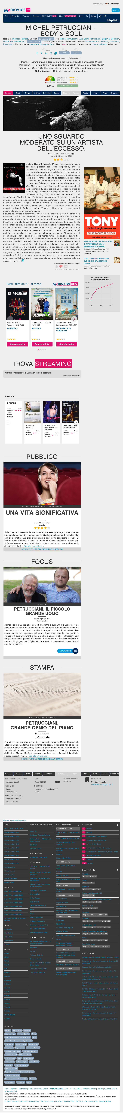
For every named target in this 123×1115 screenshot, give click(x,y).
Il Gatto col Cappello (37, 921)
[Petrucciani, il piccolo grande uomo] (42, 602)
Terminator (20, 1082)
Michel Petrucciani (69, 38)
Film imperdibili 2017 (11, 863)
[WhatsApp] (50, 53)
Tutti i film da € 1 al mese (23, 284)
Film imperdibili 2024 (11, 836)
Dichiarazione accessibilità (87, 1101)
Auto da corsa (10, 1058)
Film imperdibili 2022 (11, 844)
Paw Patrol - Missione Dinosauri (67, 965)
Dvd (66, 1088)
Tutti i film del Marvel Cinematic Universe (19, 1072)
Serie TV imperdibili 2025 (13, 891)
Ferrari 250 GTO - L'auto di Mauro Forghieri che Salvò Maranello (65, 955)
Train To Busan (61, 899)
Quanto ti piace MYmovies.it (14, 820)
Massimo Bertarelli (13, 798)
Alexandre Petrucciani (89, 38)
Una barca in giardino (63, 329)
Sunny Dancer (61, 906)
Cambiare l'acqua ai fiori (39, 925)
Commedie (8, 929)
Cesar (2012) (40, 782)
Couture (59, 854)
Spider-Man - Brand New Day (96, 836)
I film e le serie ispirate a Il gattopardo (18, 1041)
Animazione (8, 940)
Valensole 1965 (35, 849)
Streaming (115, 93)
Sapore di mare (87, 906)
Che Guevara (9, 1082)
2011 (11, 44)
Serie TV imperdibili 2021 (13, 906)
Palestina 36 (34, 902)
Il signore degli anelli (12, 1075)
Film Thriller (8, 933)
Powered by (67, 375)
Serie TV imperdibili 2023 (13, 899)
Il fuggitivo (85, 874)
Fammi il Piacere (62, 931)
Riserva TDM (69, 1101)
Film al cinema (9, 871)
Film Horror (8, 937)
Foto (95, 93)
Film (30, 1088)
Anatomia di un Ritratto (38, 969)
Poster (86, 93)
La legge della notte (89, 925)
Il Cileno (59, 872)
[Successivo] (76, 422)
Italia (5, 44)
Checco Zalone (21, 1044)
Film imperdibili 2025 (11, 832)
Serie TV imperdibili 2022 (13, 903)
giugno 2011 (48, 44)
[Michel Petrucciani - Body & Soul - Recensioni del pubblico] (42, 504)
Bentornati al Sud (36, 917)
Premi (56, 93)
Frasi (105, 93)
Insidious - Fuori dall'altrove (40, 835)
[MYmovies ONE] (65, 284)
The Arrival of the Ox (37, 972)
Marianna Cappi (12, 782)
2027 (6, 829)
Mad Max (33, 1079)
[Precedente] (8, 422)
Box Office (77, 1088)
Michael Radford (20, 38)
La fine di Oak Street (93, 844)
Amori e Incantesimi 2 (38, 906)
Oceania (33, 831)
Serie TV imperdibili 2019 (13, 914)
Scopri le (42, 549)
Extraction (85, 887)
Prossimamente (89, 1088)
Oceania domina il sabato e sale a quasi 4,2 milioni (100, 957)
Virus (19, 1058)
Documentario (92, 41)
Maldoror (33, 845)
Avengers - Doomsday (38, 890)
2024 (21, 829)
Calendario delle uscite (38, 857)
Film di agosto (9, 875)
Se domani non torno (37, 929)
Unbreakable (9, 1062)
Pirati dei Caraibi (11, 1055)
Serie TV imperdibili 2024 (13, 895)
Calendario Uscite (41, 1088)
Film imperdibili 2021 (11, 848)
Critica (37, 93)
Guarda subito (17, 344)
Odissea (89, 832)
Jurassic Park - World (13, 1051)
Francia (104, 41)
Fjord (32, 913)
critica (95, 44)
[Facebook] (36, 53)
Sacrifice (89, 859)
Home (7, 1088)
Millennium (8, 1065)
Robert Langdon (22, 1062)
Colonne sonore (110, 1088)
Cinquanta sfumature (30, 1051)
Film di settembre (10, 878)
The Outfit (85, 918)
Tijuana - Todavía (36, 955)
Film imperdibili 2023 (11, 840)
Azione (6, 944)
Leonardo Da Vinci (33, 1048)
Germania (114, 41)
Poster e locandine (71, 778)
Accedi (116, 10)
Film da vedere (9, 867)
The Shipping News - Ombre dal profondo (97, 899)
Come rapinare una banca (65, 935)
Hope (32, 909)
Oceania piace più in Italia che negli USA (96, 967)
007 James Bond (25, 1055)
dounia (8, 789)
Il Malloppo (60, 920)
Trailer (100, 1088)
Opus (34, 1037)
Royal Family (19, 1048)
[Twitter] (41, 53)
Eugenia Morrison (110, 38)
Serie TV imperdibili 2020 (13, 910)
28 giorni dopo (10, 1034)
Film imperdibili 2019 (11, 855)
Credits (8, 1101)
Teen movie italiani (21, 1065)
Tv (70, 1088)
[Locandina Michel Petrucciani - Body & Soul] (14, 192)
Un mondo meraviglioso (64, 928)
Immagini (67, 781)
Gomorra (27, 1030)
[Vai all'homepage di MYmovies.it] (17, 12)
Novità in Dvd (9, 882)
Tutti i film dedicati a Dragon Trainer (17, 1037)
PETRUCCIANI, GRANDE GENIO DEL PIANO (42, 725)
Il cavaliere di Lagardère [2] (92, 893)
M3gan (34, 1034)
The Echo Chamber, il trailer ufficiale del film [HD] (99, 1019)
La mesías (12, 328)
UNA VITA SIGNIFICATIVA (42, 512)
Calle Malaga (35, 898)
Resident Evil (35, 894)
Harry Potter (34, 1062)
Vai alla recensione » (34, 545)
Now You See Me (23, 1034)
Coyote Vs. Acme (62, 903)
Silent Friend (60, 924)
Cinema (14, 1088)
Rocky (84, 880)
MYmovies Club (11, 1091)
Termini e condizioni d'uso (51, 1101)
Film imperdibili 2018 (11, 859)
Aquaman (85, 912)
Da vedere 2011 (46, 39)
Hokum (90, 863)
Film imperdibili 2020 (11, 852)
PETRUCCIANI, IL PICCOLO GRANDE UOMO (42, 611)
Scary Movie (17, 1030)
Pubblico (47, 93)
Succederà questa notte (38, 932)
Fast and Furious (11, 1068)
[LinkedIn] (46, 53)
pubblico (103, 44)
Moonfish (33, 947)
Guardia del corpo (88, 944)
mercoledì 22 (35, 44)
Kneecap (36, 328)
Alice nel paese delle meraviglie (16, 1079)
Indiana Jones (28, 1058)
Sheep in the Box (62, 875)
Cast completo (34, 41)
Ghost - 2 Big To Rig (63, 858)
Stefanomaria (11, 791)
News (27, 93)
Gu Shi (32, 951)
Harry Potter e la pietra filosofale (67, 838)
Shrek (84, 937)
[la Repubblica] (106, 5)
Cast (18, 93)
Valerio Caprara (12, 801)
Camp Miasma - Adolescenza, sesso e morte (102, 852)
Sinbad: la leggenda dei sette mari (94, 931)
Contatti (15, 1101)
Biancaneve (9, 1044)
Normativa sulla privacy (29, 1101)
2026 (11, 829)
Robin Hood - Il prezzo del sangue (98, 848)
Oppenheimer (33, 1044)
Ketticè (58, 939)
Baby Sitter (9, 1048)
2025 (16, 829)
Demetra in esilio (36, 959)
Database (23, 1088)
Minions (7, 1030)
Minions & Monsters (93, 855)
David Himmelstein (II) (14, 41)
